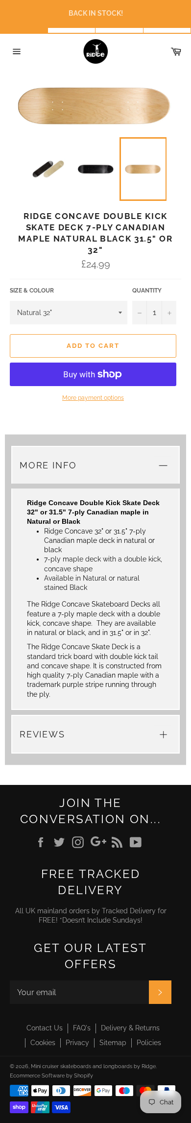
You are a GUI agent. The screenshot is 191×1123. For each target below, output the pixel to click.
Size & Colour (32, 290)
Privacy (77, 1043)
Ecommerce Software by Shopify (51, 1075)
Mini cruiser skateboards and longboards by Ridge (93, 1066)
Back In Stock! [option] (96, 13)
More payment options (93, 397)
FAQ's (82, 1028)
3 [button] (119, 30)
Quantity (147, 290)
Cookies (42, 1043)
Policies (149, 1043)
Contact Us (44, 1028)
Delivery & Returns (130, 1028)
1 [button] (24, 30)
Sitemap (112, 1043)
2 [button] (72, 30)
